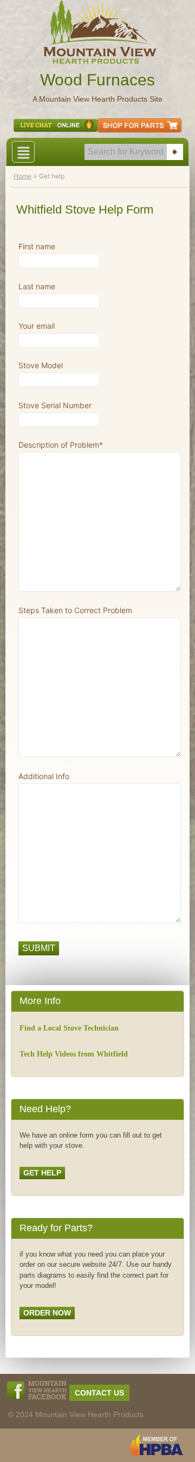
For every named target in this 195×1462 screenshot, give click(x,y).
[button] (23, 152)
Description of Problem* (60, 445)
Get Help (42, 1172)
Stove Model (40, 366)
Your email (36, 326)
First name (36, 247)
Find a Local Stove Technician (69, 1028)
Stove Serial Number (55, 406)
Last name (36, 287)
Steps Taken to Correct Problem (75, 611)
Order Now (47, 1312)
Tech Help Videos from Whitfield (74, 1054)
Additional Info (43, 777)
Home (22, 176)
